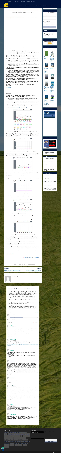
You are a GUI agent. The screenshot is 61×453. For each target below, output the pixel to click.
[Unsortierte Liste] (16, 317)
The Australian (8, 87)
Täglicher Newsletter (47, 21)
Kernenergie (23, 437)
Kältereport (24, 441)
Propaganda (16, 443)
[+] (22, 317)
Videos (33, 5)
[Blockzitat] (17, 317)
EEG (25, 434)
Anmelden (36, 312)
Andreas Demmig (18, 12)
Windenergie (20, 445)
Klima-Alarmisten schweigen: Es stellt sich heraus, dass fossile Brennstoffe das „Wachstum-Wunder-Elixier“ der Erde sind (50, 181)
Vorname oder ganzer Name (47, 15)
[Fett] (10, 317)
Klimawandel (12, 441)
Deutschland (18, 434)
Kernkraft (6, 439)
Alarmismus (6, 432)
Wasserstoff (12, 445)
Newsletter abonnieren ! (11, 319)
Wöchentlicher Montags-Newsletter (49, 22)
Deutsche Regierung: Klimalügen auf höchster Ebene (49, 164)
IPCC (14, 437)
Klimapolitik (25, 439)
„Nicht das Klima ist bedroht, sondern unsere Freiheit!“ (19, 1)
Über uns (21, 5)
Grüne (12, 437)
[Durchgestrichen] (14, 317)
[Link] (20, 317)
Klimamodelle (20, 439)
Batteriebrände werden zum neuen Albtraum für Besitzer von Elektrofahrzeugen (50, 161)
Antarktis (11, 432)
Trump (5, 445)
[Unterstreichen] (13, 317)
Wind (16, 445)
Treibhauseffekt (24, 443)
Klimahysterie (14, 439)
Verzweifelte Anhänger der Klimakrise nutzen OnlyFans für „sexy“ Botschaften (49, 159)
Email (44, 18)
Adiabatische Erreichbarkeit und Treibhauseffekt (48, 175)
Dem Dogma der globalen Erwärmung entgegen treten (49, 170)
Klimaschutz (6, 441)
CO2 (26, 432)
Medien (28, 441)
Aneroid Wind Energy (24, 107)
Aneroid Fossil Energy (17, 107)
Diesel (22, 434)
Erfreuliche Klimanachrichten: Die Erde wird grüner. (50, 167)
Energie (27, 12)
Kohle (16, 441)
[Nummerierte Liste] (15, 317)
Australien (15, 432)
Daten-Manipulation (11, 434)
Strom (20, 443)
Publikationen (28, 5)
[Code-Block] (19, 317)
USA (8, 445)
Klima (10, 439)
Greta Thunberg (7, 437)
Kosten (19, 441)
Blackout (19, 432)
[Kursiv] (12, 317)
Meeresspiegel (6, 443)
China (23, 432)
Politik (11, 443)
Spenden (45, 5)
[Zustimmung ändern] (3, 450)
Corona (5, 434)
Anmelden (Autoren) (52, 5)
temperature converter (47, 147)
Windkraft (24, 445)
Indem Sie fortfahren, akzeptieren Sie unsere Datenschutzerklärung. (49, 24)
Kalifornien (18, 437)
